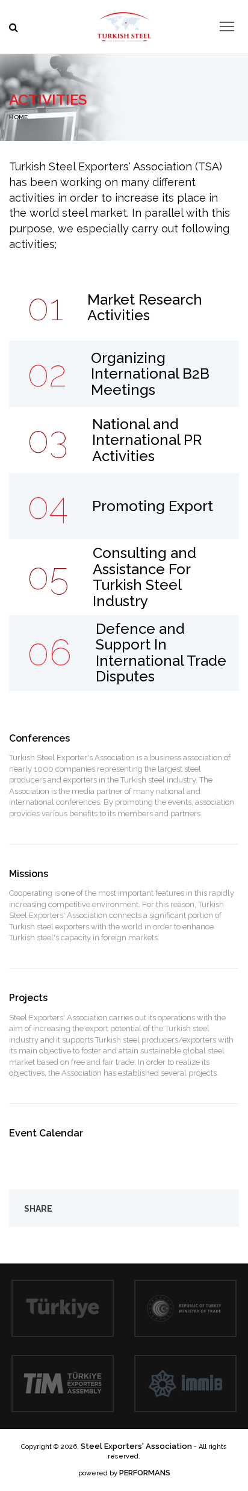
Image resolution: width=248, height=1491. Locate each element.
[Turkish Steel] (124, 24)
